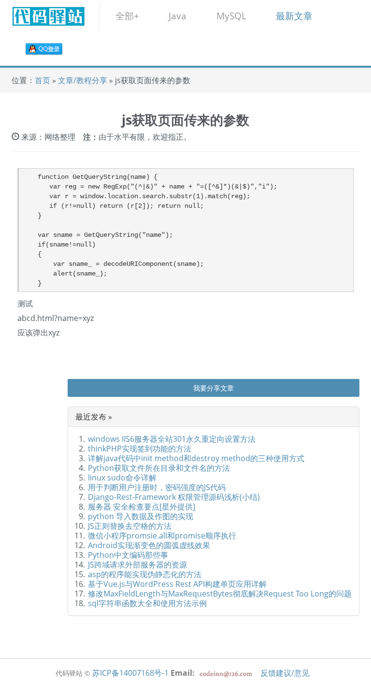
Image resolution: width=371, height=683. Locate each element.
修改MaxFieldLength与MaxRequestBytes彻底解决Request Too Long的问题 (220, 593)
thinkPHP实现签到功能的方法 (139, 448)
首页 (42, 80)
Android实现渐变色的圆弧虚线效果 (149, 545)
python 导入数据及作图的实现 (140, 516)
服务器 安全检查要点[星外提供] (141, 506)
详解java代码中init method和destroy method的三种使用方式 (196, 458)
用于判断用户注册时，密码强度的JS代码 (157, 487)
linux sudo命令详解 (122, 477)
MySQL (231, 15)
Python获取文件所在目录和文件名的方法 (159, 468)
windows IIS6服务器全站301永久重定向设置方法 (172, 439)
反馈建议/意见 (285, 673)
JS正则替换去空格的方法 (129, 526)
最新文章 (294, 15)
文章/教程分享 (83, 80)
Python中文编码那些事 (128, 555)
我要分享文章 (213, 387)
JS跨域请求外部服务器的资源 (137, 564)
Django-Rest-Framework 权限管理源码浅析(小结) (174, 497)
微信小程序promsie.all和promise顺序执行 (162, 535)
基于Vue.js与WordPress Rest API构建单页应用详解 (177, 584)
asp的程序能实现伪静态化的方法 (144, 574)
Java (177, 15)
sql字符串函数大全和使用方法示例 (147, 603)
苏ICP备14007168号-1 (130, 673)
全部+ (127, 15)
